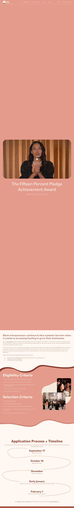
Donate (44, 2)
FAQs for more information (24, 501)
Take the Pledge (36, 2)
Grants (49, 2)
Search (58, 2)
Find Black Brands (26, 2)
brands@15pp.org (54, 501)
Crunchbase (10, 341)
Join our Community (67, 2)
